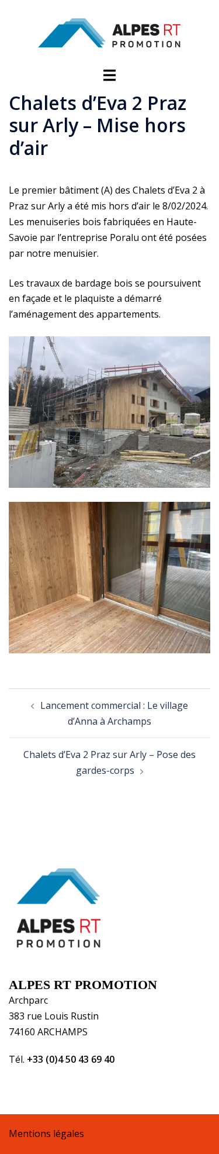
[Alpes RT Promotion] (109, 32)
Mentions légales (46, 1133)
